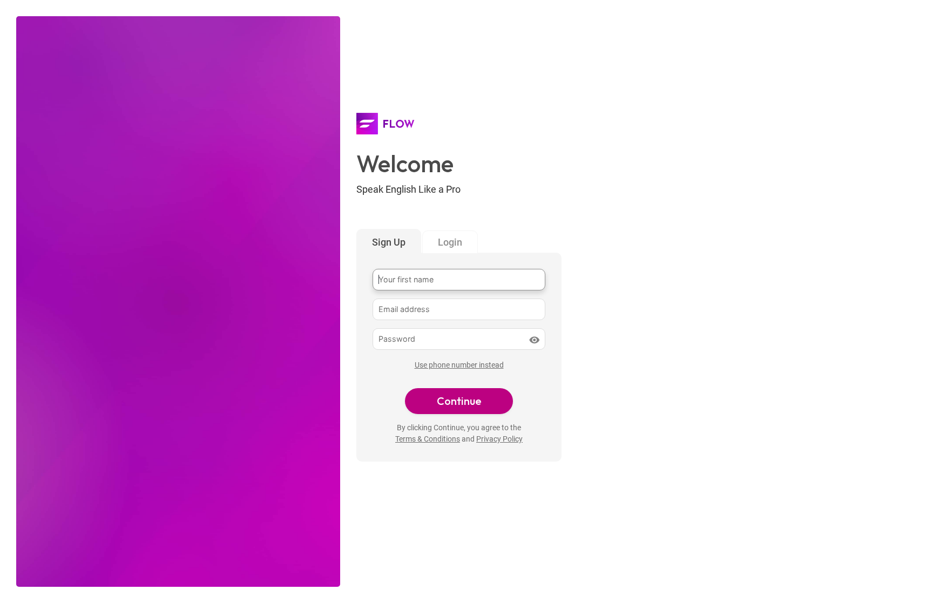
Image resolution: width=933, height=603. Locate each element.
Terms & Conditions (427, 439)
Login (450, 242)
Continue (459, 401)
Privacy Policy (499, 439)
